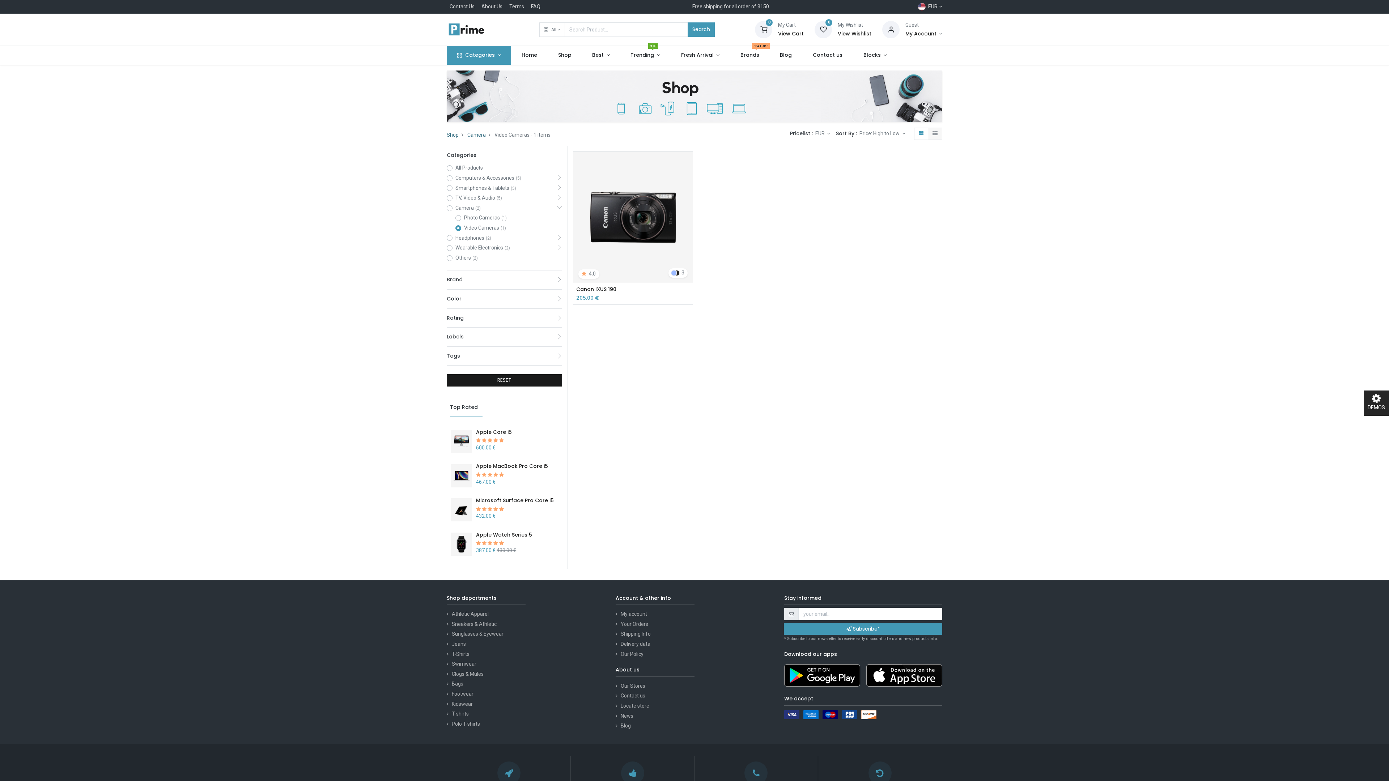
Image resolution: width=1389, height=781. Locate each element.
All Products (469, 168)
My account (634, 614)
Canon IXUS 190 (596, 289)
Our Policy (632, 654)
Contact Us (462, 6)
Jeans (459, 644)
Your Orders (634, 624)
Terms (516, 6)
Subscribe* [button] (865, 628)
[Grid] (921, 134)
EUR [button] (820, 133)
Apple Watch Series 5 (504, 534)
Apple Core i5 (494, 432)
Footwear (462, 694)
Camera (476, 135)
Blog (626, 726)
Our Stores (633, 686)
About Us (491, 6)
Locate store (635, 706)
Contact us (633, 696)
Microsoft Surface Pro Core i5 (515, 500)
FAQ (535, 6)
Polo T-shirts (466, 724)
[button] (552, 29)
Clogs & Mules (468, 674)
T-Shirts (461, 654)
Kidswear (462, 704)
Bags (457, 684)
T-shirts (460, 714)
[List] (935, 134)
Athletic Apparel (470, 614)
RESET (504, 380)
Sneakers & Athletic (474, 624)
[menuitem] (529, 55)
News (627, 716)
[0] (763, 29)
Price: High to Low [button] (880, 133)
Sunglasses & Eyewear (478, 634)
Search (701, 29)
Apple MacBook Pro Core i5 (512, 466)
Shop (453, 135)
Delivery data (635, 644)
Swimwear (464, 664)
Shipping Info (636, 634)
